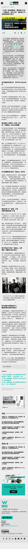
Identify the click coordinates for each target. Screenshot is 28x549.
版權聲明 (3, 522)
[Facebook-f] (3, 538)
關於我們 (3, 521)
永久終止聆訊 (15, 46)
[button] (2, 3)
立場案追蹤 (7, 389)
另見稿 (7, 52)
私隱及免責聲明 (5, 524)
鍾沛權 (11, 389)
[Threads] (9, 538)
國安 (11, 388)
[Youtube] (18, 538)
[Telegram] (15, 538)
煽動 (23, 388)
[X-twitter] (12, 538)
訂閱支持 (13, 491)
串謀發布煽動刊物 (5, 388)
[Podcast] (21, 538)
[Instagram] (6, 538)
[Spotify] (24, 538)
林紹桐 (13, 388)
